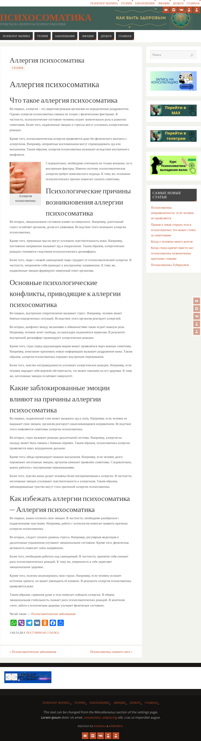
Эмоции (164, 3)
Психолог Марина (104, 3)
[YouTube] (196, 301)
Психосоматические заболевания (53, 614)
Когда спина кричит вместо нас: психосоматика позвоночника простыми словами (172, 253)
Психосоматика (46, 17)
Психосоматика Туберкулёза (170, 265)
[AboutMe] (196, 324)
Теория (126, 3)
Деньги (178, 3)
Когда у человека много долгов (172, 241)
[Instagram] (196, 308)
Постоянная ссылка (42, 632)
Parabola (100, 726)
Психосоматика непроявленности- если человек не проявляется (172, 212)
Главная (193, 3)
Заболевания (144, 3)
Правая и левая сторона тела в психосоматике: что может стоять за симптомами (173, 229)
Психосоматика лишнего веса (111, 652)
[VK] (196, 316)
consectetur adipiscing (100, 717)
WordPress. (116, 726)
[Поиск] (192, 55)
